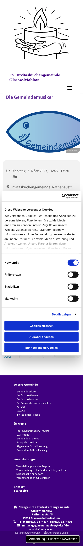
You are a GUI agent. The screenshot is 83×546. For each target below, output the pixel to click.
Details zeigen (61, 314)
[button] (41, 88)
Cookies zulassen (41, 325)
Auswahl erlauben (41, 336)
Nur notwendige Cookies (41, 347)
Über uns (20, 424)
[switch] (73, 275)
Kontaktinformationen (40, 529)
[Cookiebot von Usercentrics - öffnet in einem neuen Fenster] (62, 195)
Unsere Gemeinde (26, 384)
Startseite (21, 490)
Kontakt (19, 487)
